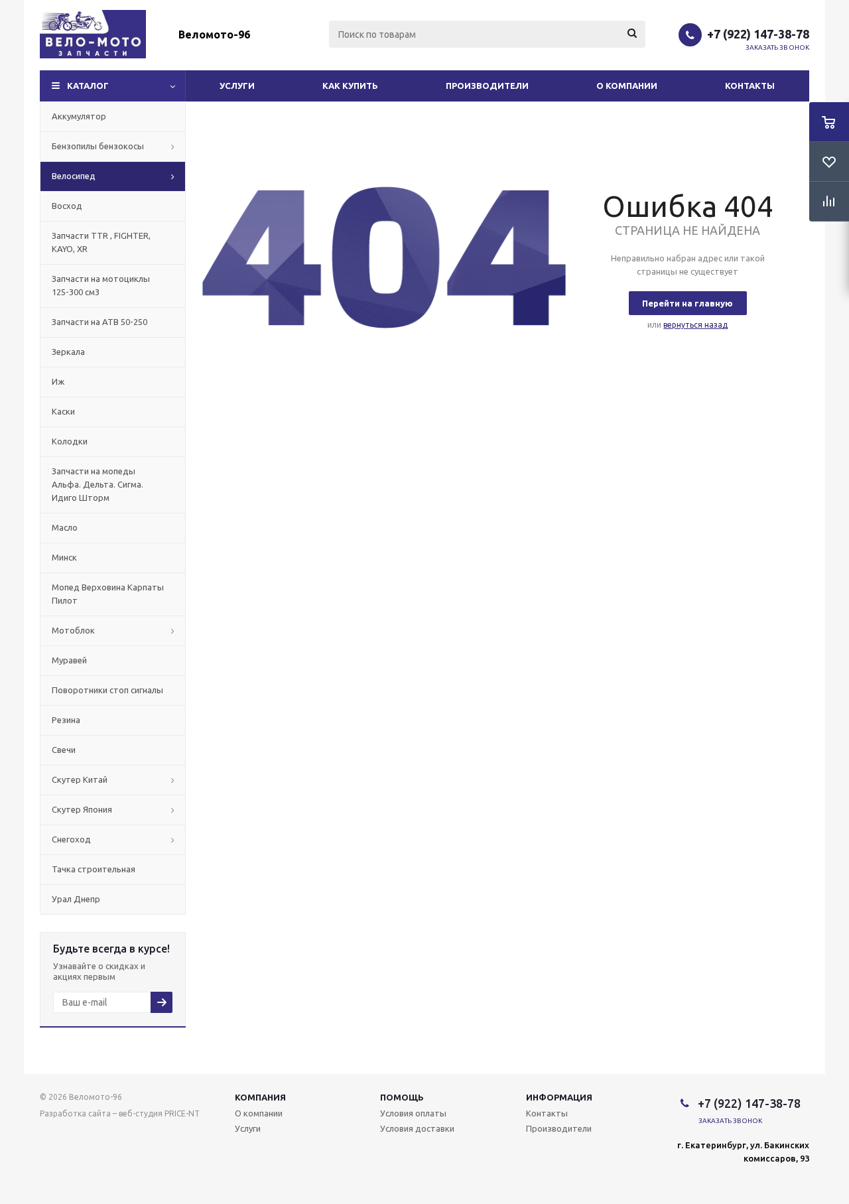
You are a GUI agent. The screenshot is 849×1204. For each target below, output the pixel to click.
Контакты (750, 85)
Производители (487, 85)
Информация (559, 1097)
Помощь (402, 1097)
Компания (260, 1097)
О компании (626, 85)
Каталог (88, 85)
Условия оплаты (413, 1113)
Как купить (350, 85)
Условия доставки (417, 1128)
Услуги (237, 85)
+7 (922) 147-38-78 (758, 34)
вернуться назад (695, 324)
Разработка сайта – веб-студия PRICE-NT (120, 1113)
